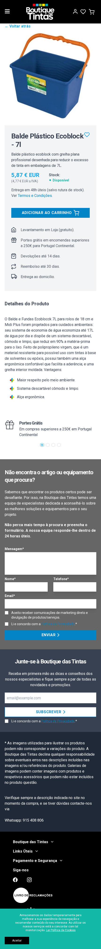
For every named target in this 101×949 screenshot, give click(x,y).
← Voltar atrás (18, 26)
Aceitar (17, 940)
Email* (10, 596)
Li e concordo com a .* (44, 624)
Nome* (10, 579)
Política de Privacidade (58, 624)
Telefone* (61, 579)
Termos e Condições (35, 195)
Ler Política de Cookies (61, 930)
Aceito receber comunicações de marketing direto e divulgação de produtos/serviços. (49, 615)
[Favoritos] (87, 135)
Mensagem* (14, 549)
